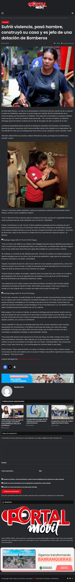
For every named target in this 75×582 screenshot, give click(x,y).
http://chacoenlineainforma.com (29, 359)
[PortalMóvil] (35, 536)
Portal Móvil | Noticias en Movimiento (47, 578)
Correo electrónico (7, 471)
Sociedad (10, 18)
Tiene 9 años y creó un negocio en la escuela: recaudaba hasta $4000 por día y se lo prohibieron (12, 422)
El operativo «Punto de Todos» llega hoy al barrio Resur (62, 422)
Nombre (4, 462)
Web (40, 471)
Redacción (19, 387)
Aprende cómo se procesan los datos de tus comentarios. (46, 495)
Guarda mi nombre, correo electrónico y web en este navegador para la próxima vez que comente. (33, 479)
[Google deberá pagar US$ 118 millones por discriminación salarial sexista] (37, 411)
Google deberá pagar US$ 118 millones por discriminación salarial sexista (36, 421)
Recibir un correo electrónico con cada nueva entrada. (20, 487)
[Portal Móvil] (37, 5)
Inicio (4, 18)
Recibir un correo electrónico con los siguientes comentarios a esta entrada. (27, 483)
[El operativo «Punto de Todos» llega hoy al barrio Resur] (62, 412)
